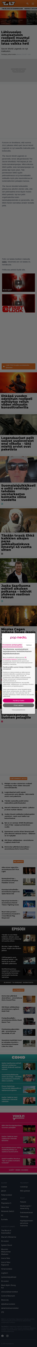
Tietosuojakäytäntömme (18, 710)
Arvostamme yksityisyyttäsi (12, 645)
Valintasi (29, 645)
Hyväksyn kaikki (18, 700)
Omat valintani (18, 705)
